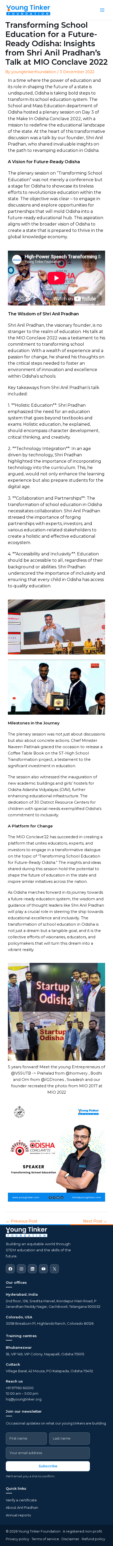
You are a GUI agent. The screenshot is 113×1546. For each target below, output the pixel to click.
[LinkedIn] (32, 1268)
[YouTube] (43, 1268)
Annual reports (18, 1515)
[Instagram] (21, 1268)
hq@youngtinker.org (24, 1399)
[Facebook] (10, 1268)
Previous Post (21, 1221)
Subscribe (48, 1466)
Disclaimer (70, 1539)
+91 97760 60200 (20, 1388)
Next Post (95, 1221)
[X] (54, 1268)
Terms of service (45, 1539)
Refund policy (93, 1539)
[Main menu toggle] (102, 10)
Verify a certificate (21, 1500)
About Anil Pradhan (22, 1507)
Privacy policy (17, 1539)
